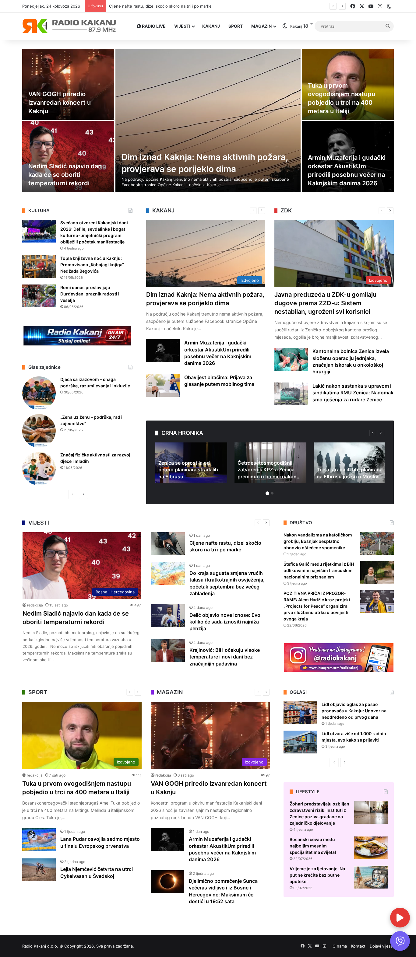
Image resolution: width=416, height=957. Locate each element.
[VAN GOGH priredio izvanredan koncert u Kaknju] (68, 84)
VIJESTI (182, 26)
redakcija (35, 605)
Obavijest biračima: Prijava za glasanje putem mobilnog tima (219, 380)
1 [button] (267, 493)
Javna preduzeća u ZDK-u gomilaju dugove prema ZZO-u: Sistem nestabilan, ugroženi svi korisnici (325, 303)
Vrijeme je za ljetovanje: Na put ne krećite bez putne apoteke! (317, 875)
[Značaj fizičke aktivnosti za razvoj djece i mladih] (39, 468)
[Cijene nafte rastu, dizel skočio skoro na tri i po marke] (168, 543)
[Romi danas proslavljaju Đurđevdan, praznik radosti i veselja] (39, 296)
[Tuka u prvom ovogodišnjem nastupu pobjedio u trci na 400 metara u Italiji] (348, 84)
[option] (208, 120)
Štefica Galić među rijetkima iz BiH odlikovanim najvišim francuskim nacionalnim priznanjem (319, 570)
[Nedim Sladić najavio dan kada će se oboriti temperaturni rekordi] (68, 156)
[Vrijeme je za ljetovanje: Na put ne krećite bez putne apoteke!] (371, 877)
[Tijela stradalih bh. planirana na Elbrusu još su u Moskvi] (350, 462)
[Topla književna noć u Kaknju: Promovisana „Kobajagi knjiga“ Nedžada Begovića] (39, 266)
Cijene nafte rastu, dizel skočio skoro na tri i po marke (225, 546)
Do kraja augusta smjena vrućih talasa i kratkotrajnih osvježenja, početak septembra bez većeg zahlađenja (209, 6)
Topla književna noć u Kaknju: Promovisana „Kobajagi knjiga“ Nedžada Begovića (92, 265)
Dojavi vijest (381, 946)
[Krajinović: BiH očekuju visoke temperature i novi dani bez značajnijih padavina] (168, 650)
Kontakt (358, 946)
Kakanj (211, 26)
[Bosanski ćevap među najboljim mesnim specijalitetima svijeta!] (371, 848)
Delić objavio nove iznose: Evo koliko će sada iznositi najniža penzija (224, 622)
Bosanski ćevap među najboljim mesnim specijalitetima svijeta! (313, 846)
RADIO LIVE (153, 26)
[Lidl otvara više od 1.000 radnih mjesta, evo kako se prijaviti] (300, 742)
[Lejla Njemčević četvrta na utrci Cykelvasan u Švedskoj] (39, 869)
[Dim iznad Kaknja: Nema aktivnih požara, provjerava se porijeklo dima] (208, 120)
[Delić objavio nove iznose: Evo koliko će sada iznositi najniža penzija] (168, 615)
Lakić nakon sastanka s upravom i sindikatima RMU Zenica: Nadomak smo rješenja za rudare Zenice (352, 393)
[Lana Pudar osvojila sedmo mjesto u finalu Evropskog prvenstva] (39, 839)
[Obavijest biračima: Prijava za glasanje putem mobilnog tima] (163, 385)
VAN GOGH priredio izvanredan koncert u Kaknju (59, 102)
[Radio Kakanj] (69, 26)
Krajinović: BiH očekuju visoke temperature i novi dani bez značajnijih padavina (224, 657)
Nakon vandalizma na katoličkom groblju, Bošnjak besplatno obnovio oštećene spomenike (318, 541)
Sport (235, 26)
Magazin (261, 26)
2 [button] (272, 493)
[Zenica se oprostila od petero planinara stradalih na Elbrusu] (191, 462)
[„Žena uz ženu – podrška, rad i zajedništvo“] (39, 431)
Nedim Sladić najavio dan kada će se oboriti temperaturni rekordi (65, 174)
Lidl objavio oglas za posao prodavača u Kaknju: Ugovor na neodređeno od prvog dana (354, 711)
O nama (340, 946)
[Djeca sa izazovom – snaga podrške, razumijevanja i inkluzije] (39, 393)
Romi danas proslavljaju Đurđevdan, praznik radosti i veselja (89, 294)
